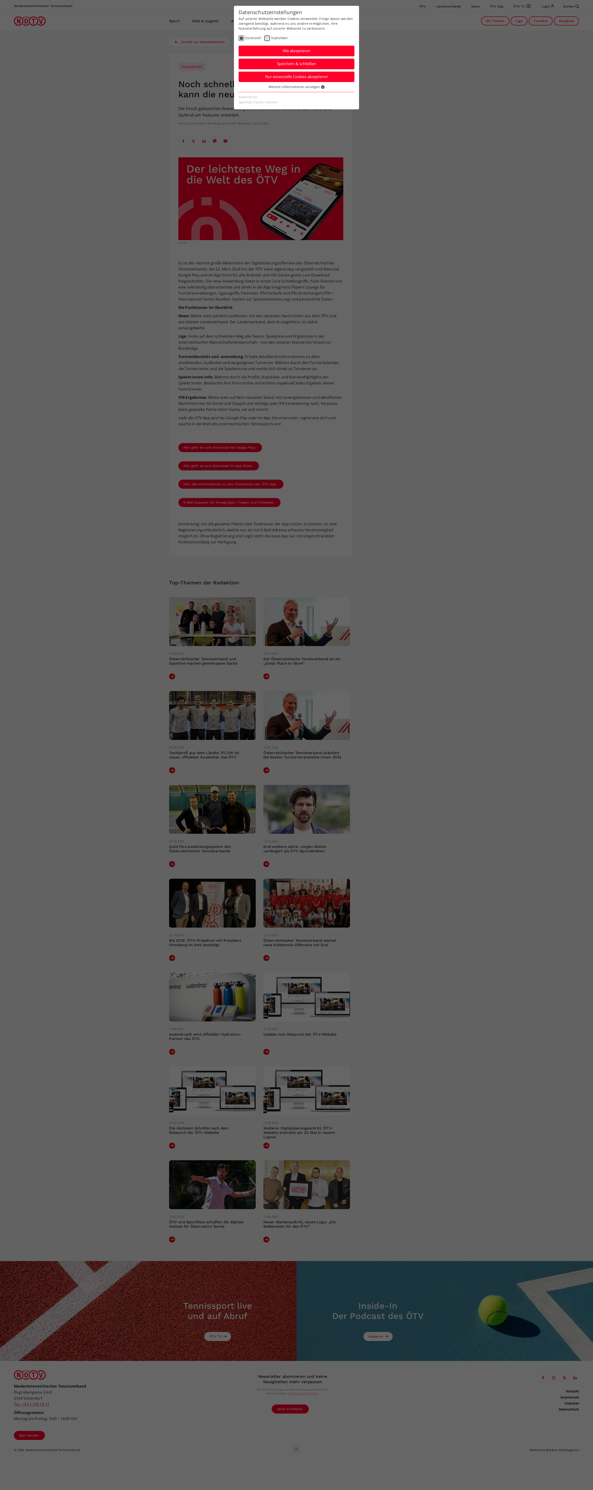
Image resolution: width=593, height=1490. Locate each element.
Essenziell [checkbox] (253, 38)
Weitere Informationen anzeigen (294, 87)
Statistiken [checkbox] (279, 38)
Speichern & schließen (296, 63)
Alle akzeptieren (296, 50)
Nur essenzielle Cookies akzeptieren (296, 76)
